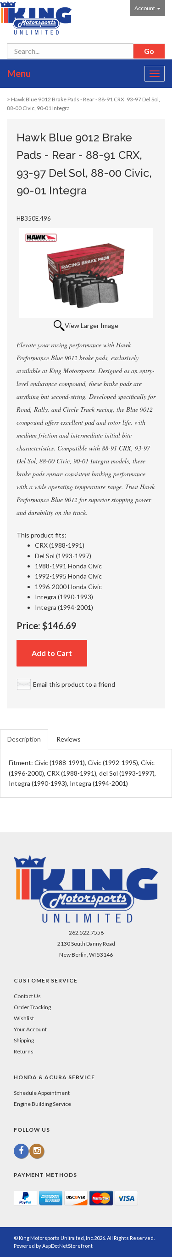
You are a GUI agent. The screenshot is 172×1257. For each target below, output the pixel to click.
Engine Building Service (42, 1103)
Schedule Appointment (42, 1092)
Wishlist (24, 1018)
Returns (23, 1051)
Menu (19, 73)
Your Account (30, 1029)
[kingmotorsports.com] (36, 18)
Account (145, 8)
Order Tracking (32, 1007)
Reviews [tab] (68, 739)
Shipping (24, 1040)
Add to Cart (52, 653)
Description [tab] (24, 739)
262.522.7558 (86, 932)
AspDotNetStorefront (67, 1246)
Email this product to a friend (74, 684)
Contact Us (27, 996)
